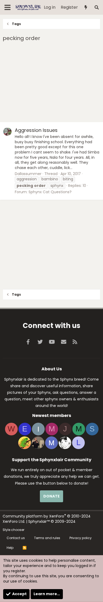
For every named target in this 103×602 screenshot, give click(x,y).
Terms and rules (47, 538)
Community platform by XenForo (47, 519)
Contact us (16, 538)
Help (10, 547)
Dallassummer (28, 173)
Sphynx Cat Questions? (50, 192)
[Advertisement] (51, 83)
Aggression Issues (36, 130)
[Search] (96, 7)
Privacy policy (80, 538)
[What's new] (86, 7)
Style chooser (13, 530)
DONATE (51, 496)
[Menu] (7, 7)
